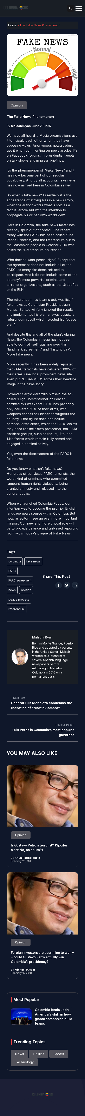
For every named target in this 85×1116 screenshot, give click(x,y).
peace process (18, 599)
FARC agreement (19, 580)
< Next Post (18, 697)
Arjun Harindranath (27, 857)
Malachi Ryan (21, 126)
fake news (33, 561)
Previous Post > (64, 724)
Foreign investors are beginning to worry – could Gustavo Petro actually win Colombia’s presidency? (42, 957)
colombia (14, 561)
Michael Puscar (25, 969)
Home (12, 25)
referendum (16, 609)
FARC (12, 571)
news (12, 590)
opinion (26, 590)
